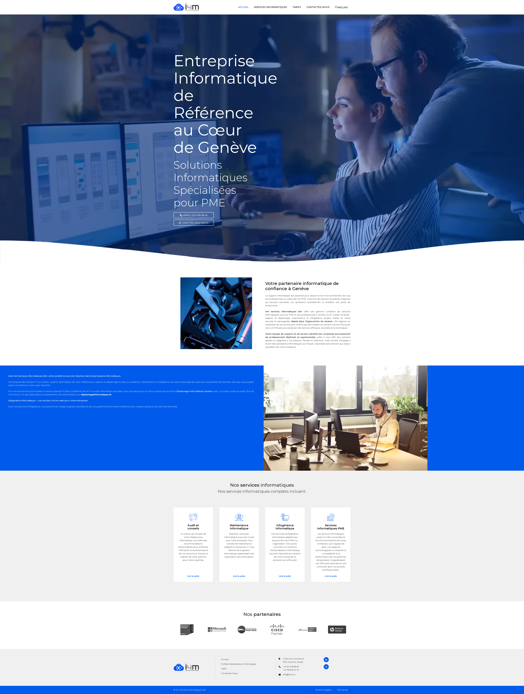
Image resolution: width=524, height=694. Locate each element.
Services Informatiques (270, 7)
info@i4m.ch (289, 674)
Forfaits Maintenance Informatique (238, 664)
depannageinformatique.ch (96, 394)
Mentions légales (323, 690)
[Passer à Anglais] (341, 7)
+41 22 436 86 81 (291, 666)
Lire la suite (193, 576)
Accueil (243, 7)
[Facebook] (326, 666)
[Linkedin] (326, 659)
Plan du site (342, 690)
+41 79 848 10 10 (291, 670)
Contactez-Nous (318, 7)
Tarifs (296, 7)
